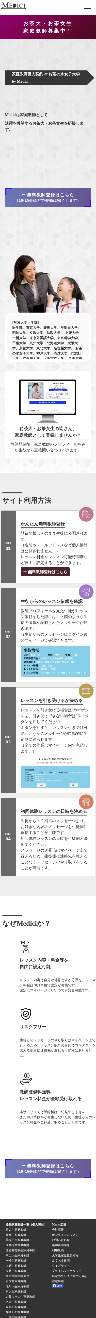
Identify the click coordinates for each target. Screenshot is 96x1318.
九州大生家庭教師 (17, 1286)
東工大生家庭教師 (17, 1255)
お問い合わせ (61, 1240)
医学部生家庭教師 (17, 1245)
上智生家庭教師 (16, 1265)
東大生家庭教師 (16, 1229)
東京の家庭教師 (16, 1307)
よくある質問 (61, 1260)
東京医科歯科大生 (17, 1276)
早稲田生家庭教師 (17, 1240)
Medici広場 (59, 1224)
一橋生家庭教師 (16, 1260)
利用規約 (58, 1250)
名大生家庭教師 (16, 1302)
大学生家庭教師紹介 (65, 1255)
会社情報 (58, 1229)
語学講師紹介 (61, 1245)
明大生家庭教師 (16, 1281)
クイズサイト (61, 1265)
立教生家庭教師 (16, 1271)
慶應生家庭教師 (16, 1235)
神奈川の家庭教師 (17, 1312)
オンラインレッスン (65, 1235)
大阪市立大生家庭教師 (20, 1296)
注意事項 (58, 1281)
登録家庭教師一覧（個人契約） (26, 1224)
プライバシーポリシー (66, 1271)
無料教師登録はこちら (47, 572)
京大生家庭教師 (16, 1291)
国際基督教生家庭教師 (20, 1250)
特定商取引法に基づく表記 (71, 1276)
